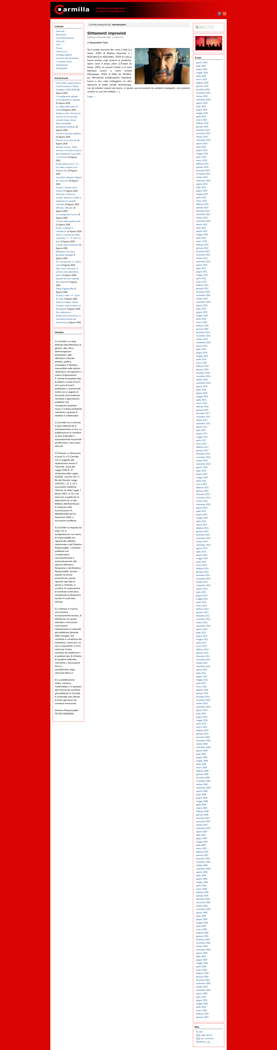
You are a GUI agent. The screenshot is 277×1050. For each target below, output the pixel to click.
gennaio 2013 (202, 612)
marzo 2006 (201, 889)
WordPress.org (203, 1042)
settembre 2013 (203, 585)
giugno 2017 (201, 433)
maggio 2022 (202, 234)
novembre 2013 (203, 578)
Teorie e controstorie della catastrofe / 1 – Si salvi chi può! (68, 238)
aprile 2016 (201, 481)
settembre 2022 (203, 221)
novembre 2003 (203, 983)
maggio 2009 (202, 761)
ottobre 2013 (202, 582)
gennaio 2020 (202, 329)
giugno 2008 (201, 798)
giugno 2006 (201, 879)
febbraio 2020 (202, 325)
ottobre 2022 (202, 218)
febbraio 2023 (202, 204)
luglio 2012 (201, 632)
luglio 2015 (201, 511)
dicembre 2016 (203, 454)
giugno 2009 (201, 757)
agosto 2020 (201, 305)
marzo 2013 (201, 605)
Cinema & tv (118, 37)
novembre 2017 (203, 417)
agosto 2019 (201, 346)
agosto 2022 (201, 224)
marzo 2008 (201, 808)
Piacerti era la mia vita (66, 140)
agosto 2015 (201, 508)
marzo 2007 (201, 848)
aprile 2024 (201, 157)
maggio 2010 (202, 720)
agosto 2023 (201, 184)
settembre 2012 (203, 626)
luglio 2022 (201, 228)
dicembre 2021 (203, 251)
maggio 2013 (202, 599)
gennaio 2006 (202, 896)
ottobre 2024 (202, 137)
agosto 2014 (201, 548)
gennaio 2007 (202, 855)
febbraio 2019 (202, 366)
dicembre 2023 (203, 170)
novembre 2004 (203, 943)
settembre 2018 (203, 383)
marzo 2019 (201, 363)
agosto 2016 (201, 467)
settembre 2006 (203, 869)
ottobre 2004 (202, 946)
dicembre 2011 (203, 656)
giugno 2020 (201, 312)
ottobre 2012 (202, 622)
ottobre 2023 (202, 177)
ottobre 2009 (202, 744)
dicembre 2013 (203, 575)
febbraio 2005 (202, 933)
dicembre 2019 (203, 332)
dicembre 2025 (203, 89)
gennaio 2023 (202, 207)
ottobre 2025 (202, 96)
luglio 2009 (201, 754)
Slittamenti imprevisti (106, 33)
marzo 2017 (201, 444)
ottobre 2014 (202, 541)
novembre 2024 (203, 133)
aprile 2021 (201, 278)
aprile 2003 (201, 1007)
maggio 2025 (202, 113)
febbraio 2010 (202, 730)
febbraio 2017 (202, 447)
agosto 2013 (201, 589)
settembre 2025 (203, 99)
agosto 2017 (201, 427)
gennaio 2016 (202, 491)
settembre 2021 (203, 261)
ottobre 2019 (202, 339)
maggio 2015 (202, 518)
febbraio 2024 (202, 164)
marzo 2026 (201, 79)
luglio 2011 (201, 673)
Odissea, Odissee (64, 208)
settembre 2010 (203, 707)
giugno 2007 (201, 838)
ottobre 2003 (202, 987)
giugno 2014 (201, 555)
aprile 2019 (201, 359)
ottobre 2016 (202, 460)
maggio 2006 (202, 882)
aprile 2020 (201, 319)
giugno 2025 (201, 110)
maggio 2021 (202, 275)
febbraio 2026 (202, 83)
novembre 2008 (203, 781)
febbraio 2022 (202, 245)
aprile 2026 (201, 76)
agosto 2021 (201, 265)
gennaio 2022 (202, 248)
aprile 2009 (201, 764)
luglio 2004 (201, 956)
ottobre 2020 (202, 298)
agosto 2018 (201, 386)
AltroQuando (61, 68)
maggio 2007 (202, 842)
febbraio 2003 (202, 1014)
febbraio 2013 (202, 609)
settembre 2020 (203, 302)
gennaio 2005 (202, 936)
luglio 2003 (201, 997)
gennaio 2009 (202, 774)
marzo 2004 (201, 970)
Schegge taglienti (64, 55)
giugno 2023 (201, 191)
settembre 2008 (203, 788)
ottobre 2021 (202, 258)
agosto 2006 (201, 872)
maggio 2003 (202, 1003)
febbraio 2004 (202, 973)
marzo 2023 (201, 201)
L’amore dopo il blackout (67, 245)
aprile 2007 (201, 845)
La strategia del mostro (66, 214)
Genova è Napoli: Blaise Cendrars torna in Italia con (68, 305)
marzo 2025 (201, 120)
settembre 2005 (203, 909)
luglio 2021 (201, 268)
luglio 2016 (201, 471)
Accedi (199, 1032)
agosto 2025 (201, 103)
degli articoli (204, 1035)
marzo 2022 (201, 241)
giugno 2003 (201, 1000)
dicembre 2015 (203, 494)
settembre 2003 (203, 990)
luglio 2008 (201, 794)
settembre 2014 (203, 545)
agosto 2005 (201, 912)
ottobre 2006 (202, 865)
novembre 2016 (203, 457)
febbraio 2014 (202, 568)
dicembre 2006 (203, 858)
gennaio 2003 (202, 1017)
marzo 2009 (201, 767)
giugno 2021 (201, 271)
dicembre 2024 (203, 130)
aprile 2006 (201, 885)
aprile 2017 (201, 440)
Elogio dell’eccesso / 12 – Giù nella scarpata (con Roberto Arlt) (68, 167)
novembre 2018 (203, 376)
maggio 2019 (202, 356)
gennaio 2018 (202, 410)
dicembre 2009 (203, 737)
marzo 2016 (201, 484)
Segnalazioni (62, 65)
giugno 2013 (201, 595)
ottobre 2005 (202, 906)
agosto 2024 (201, 143)
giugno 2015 (201, 514)
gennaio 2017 (202, 450)
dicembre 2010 (203, 697)
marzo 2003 (201, 1010)
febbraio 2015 (202, 528)
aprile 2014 (201, 562)
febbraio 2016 (202, 487)
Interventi (60, 31)
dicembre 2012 (203, 616)
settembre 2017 (203, 423)
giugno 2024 (201, 150)
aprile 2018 (201, 400)
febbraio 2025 (202, 123)
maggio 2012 (202, 639)
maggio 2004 (202, 963)
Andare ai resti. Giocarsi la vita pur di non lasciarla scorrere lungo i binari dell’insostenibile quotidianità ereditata (68, 120)
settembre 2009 (203, 747)
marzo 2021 (201, 282)
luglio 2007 (201, 835)
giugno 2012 (201, 636)
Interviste (60, 41)
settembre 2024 (203, 140)
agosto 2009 (201, 750)
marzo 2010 (201, 727)
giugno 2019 (201, 352)
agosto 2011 (201, 670)
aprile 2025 (201, 116)
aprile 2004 (201, 966)
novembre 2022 (203, 214)
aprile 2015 (201, 521)
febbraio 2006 (202, 892)
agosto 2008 (201, 791)
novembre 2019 (203, 336)
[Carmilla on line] (138, 10)
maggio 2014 (202, 558)
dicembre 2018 (203, 373)
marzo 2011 (201, 686)
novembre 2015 (203, 497)
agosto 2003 (201, 993)
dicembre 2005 (203, 899)
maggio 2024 (202, 153)
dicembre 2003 (203, 980)
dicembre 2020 (203, 292)
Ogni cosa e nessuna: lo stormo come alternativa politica (67, 271)
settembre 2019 (203, 342)
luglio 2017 (201, 430)
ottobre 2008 (202, 784)
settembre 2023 (203, 180)
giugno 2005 (201, 919)
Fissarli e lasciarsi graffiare (68, 133)
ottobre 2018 (202, 379)
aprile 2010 (201, 723)
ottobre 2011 (201, 663)
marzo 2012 (201, 646)
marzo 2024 (201, 160)
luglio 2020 (201, 309)
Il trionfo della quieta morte (68, 221)
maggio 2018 (202, 396)
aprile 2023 (201, 197)
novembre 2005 (203, 902)
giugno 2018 (201, 393)
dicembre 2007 (203, 818)
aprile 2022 (201, 238)
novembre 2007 (203, 821)
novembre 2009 (203, 740)
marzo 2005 (201, 929)
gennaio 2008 (202, 815)
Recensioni (61, 34)
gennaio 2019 (202, 369)
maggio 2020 (202, 315)
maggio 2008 (202, 801)
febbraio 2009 (202, 771)
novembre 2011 (203, 659)
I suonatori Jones (64, 61)
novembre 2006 (203, 862)
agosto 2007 (201, 831)
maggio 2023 (202, 194)
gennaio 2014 (202, 572)
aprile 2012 (201, 643)
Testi (58, 45)
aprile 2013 (201, 602)
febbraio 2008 (202, 811)
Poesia (59, 48)
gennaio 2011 (202, 693)
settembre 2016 (203, 464)
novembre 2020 (203, 295)
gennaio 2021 (202, 288)
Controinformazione (65, 38)
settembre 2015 (203, 504)
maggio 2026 (202, 72)
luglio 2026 (201, 66)
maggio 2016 (202, 477)
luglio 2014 (201, 551)
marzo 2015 (201, 524)
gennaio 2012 (202, 653)
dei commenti (205, 1038)
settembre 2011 (203, 666)
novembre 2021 (203, 255)
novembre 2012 (203, 619)
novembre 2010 (203, 700)
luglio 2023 (201, 187)
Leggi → (91, 96)
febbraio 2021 (202, 285)
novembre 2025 (203, 93)
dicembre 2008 (203, 777)
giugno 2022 (201, 231)
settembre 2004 (203, 949)
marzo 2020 (201, 322)
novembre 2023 (203, 174)
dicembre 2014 (203, 535)
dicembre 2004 (203, 939)
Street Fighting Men (65, 289)
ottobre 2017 (202, 420)
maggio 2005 (202, 923)
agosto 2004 (201, 953)
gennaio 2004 (202, 976)
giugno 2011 (201, 676)
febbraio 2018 (202, 406)
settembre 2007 (203, 828)
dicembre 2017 (203, 413)
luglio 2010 (201, 713)
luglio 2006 (201, 875)
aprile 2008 (201, 804)
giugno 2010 (201, 717)
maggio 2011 (202, 680)
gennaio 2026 (202, 86)
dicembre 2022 (203, 211)
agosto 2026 (201, 62)
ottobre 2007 (202, 825)
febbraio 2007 (202, 852)
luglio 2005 (201, 916)
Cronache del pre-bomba (67, 58)
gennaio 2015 (202, 531)
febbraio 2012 (202, 649)
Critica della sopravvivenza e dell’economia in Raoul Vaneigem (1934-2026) (68, 86)
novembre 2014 (203, 538)
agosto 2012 (201, 629)
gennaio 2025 (202, 126)
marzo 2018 (201, 403)
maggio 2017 (202, 437)
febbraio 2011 (202, 690)
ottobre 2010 (202, 703)
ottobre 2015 (202, 501)
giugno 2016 (201, 474)
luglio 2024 (201, 147)
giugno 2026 (201, 69)
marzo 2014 (201, 565)
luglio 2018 (201, 390)
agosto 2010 (201, 710)
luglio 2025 (201, 106)
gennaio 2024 (202, 167)
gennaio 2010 (202, 734)
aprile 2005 (201, 926)
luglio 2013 (201, 592)
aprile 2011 (201, 683)
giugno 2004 (201, 960)
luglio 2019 (201, 349)
